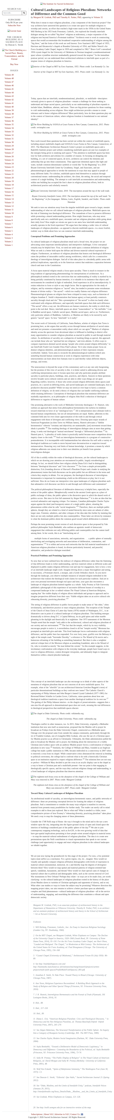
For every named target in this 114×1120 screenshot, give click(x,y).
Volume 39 (9, 110)
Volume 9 (9, 217)
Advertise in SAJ (61, 1114)
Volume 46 (9, 85)
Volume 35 (9, 124)
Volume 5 (9, 231)
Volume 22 (9, 171)
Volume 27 (9, 153)
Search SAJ (14, 9)
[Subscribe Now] (14, 31)
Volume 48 (9, 78)
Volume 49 (9, 75)
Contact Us (75, 1114)
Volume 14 (9, 199)
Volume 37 (9, 117)
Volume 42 (9, 100)
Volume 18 (9, 185)
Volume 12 (9, 206)
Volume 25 (9, 160)
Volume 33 (9, 132)
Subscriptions (36, 1114)
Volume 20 (9, 178)
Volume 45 (9, 89)
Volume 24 (9, 163)
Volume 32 (98, 17)
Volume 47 (9, 82)
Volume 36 (9, 121)
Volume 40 (9, 107)
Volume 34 (9, 128)
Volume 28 (9, 149)
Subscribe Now (14, 25)
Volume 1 (9, 245)
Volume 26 (9, 156)
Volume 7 (9, 224)
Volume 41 (9, 103)
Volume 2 (9, 241)
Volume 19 (9, 181)
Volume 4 (9, 234)
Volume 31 (9, 139)
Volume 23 (9, 167)
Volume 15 (9, 195)
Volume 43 (9, 96)
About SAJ (48, 1114)
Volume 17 (9, 188)
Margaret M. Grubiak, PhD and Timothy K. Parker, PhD (57, 17)
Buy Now (14, 64)
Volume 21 (9, 174)
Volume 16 (9, 192)
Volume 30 (9, 142)
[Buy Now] (14, 54)
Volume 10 (9, 213)
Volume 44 (9, 92)
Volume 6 (9, 227)
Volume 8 (9, 220)
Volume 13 (9, 202)
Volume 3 (9, 238)
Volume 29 (9, 146)
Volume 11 (9, 210)
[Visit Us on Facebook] (82, 1114)
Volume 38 (9, 114)
